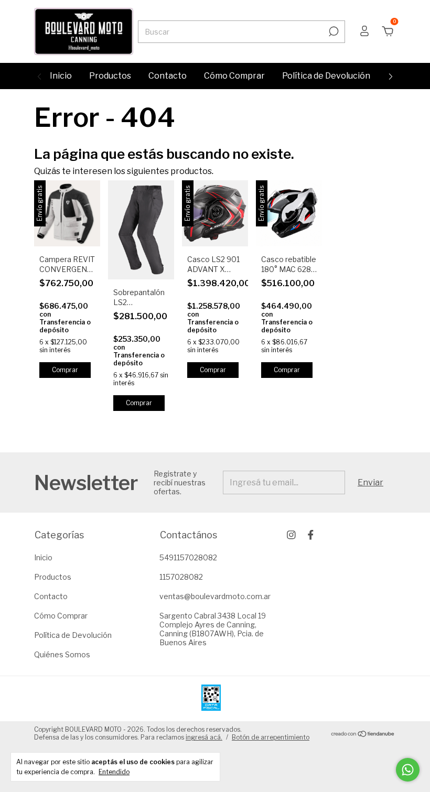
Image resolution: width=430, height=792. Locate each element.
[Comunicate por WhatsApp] (408, 770)
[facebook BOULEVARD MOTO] (311, 535)
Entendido (114, 772)
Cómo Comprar (234, 76)
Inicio (61, 76)
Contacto (167, 76)
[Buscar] (332, 31)
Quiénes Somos (62, 654)
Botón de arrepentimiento (270, 737)
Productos (110, 76)
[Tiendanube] (363, 735)
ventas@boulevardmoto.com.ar (215, 596)
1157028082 (181, 576)
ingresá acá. (204, 737)
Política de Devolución (326, 76)
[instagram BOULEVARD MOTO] (291, 535)
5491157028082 (188, 557)
